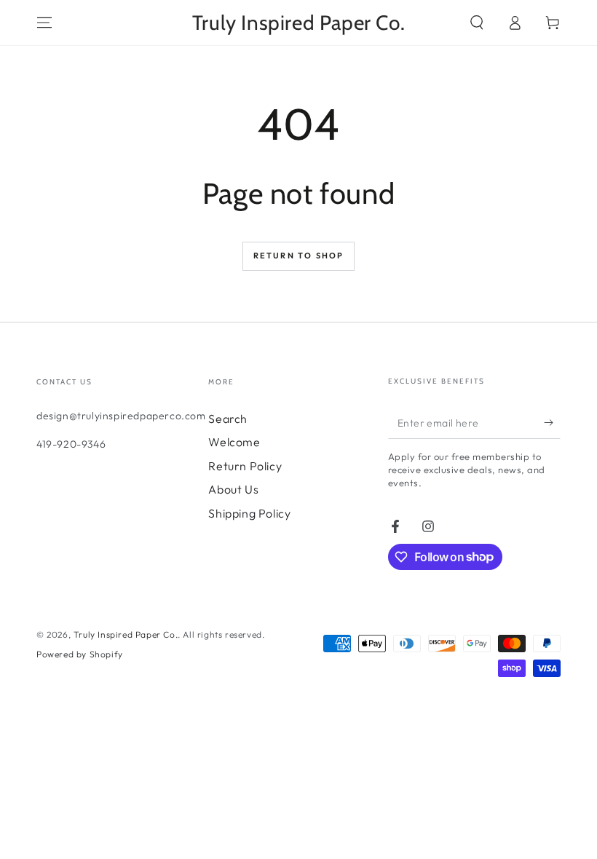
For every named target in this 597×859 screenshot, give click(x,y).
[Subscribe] (552, 422)
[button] (477, 23)
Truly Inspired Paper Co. (126, 634)
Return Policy (245, 466)
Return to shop (298, 255)
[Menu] (44, 23)
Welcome (234, 442)
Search (228, 418)
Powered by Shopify (79, 654)
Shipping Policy (249, 513)
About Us (233, 489)
